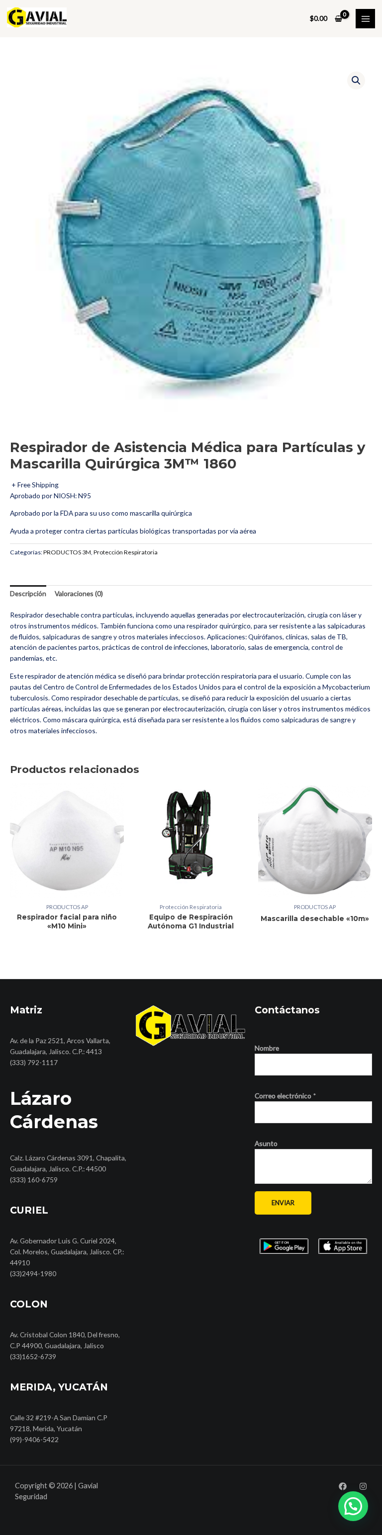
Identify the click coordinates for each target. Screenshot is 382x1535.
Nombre (267, 1048)
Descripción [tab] (28, 593)
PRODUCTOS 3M (67, 552)
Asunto (266, 1143)
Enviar (283, 1203)
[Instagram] (363, 1486)
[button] (356, 80)
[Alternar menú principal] (365, 18)
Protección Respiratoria (126, 552)
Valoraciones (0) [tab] (79, 593)
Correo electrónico (285, 1095)
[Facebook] (343, 1486)
